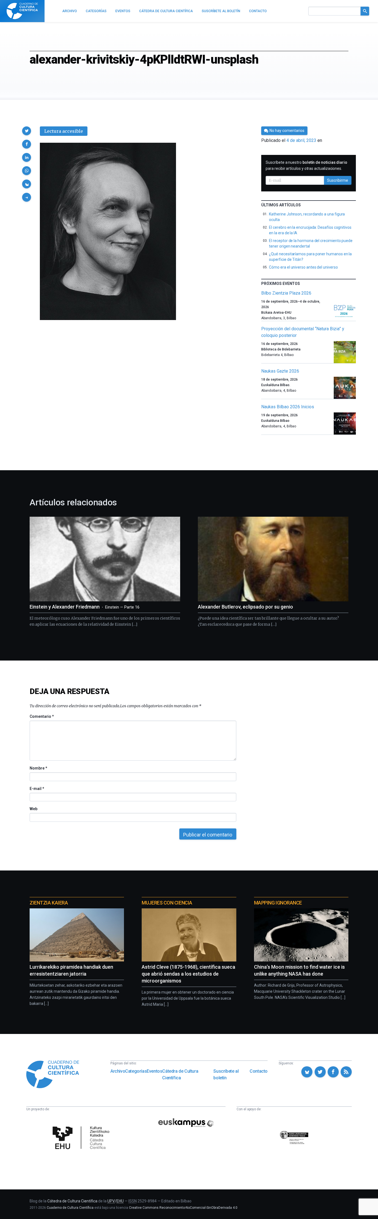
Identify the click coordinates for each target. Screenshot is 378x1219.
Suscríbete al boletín (226, 1074)
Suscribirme (337, 180)
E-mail (37, 788)
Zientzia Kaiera (49, 903)
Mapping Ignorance (278, 903)
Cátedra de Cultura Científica (180, 1074)
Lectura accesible (63, 131)
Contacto (259, 1071)
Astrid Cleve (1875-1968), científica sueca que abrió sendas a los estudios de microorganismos (188, 974)
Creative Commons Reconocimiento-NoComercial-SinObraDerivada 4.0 (183, 1208)
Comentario (42, 716)
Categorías (136, 1071)
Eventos (154, 1071)
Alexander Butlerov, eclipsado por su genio (245, 607)
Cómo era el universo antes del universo (303, 267)
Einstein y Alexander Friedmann (84, 607)
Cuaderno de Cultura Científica (70, 1208)
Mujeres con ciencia (167, 903)
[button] (26, 130)
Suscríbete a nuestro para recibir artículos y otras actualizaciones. (306, 165)
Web (33, 809)
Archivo (117, 1071)
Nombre (38, 768)
